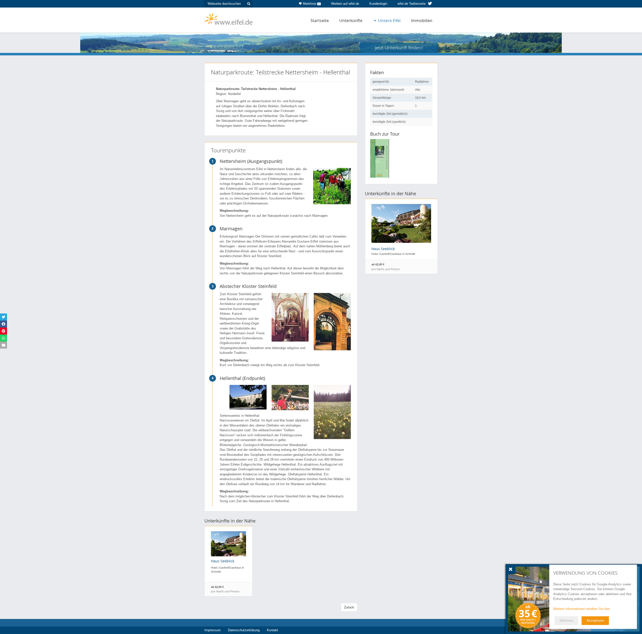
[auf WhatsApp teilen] (3, 338)
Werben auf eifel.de (345, 4)
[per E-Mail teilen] (3, 345)
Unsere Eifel (389, 20)
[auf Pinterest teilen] (3, 331)
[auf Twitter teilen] (3, 317)
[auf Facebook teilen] (3, 324)
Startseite (319, 20)
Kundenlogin (378, 4)
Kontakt (272, 630)
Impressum (212, 630)
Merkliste (311, 4)
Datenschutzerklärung (244, 630)
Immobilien (421, 20)
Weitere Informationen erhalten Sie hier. (581, 609)
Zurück (349, 607)
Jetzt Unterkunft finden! (398, 48)
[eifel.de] (228, 19)
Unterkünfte (350, 20)
